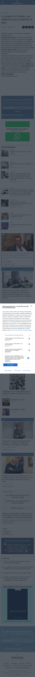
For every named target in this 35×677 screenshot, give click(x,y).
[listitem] (17, 335)
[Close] (31, 306)
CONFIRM (10, 364)
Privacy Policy (26, 370)
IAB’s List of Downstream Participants (19, 330)
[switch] (28, 338)
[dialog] (17, 338)
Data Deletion (8, 370)
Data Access (17, 370)
